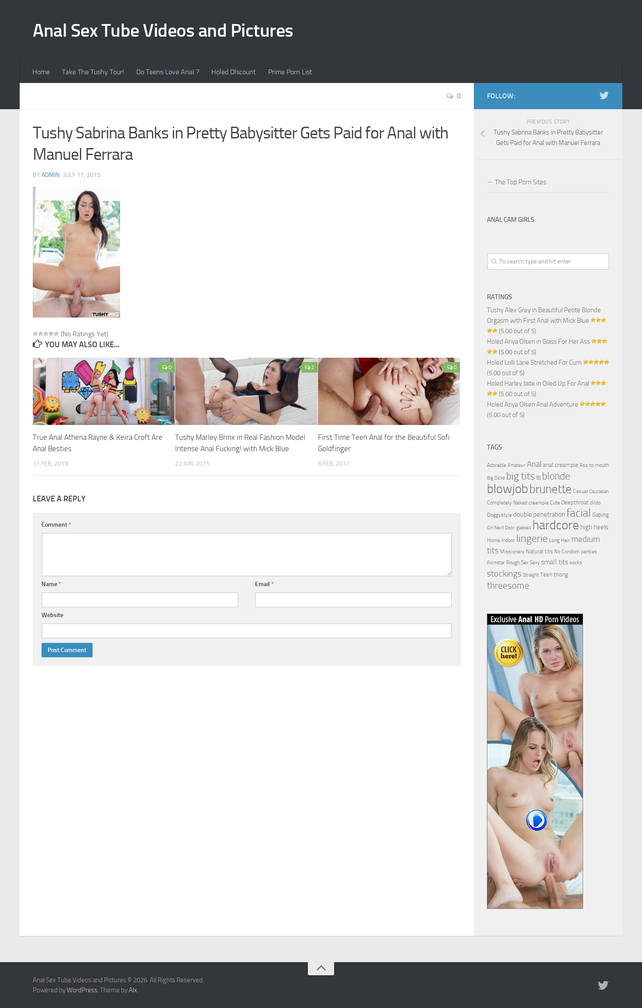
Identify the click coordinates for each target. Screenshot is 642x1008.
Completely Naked (507, 503)
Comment (56, 524)
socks (576, 562)
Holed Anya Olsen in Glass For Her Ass (538, 341)
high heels (594, 527)
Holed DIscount (233, 72)
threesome (508, 585)
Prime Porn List (290, 72)
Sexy (535, 562)
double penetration (539, 514)
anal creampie (560, 465)
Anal (534, 464)
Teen (546, 574)
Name (51, 584)
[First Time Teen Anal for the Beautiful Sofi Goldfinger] (389, 391)
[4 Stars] (51, 333)
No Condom (567, 552)
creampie (538, 503)
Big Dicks (496, 478)
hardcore (555, 525)
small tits (554, 562)
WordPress (82, 990)
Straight (531, 575)
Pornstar (496, 563)
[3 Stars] (45, 333)
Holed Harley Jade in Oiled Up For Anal (538, 383)
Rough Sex (517, 562)
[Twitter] (604, 95)
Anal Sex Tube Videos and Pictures (163, 30)
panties (589, 552)
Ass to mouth (594, 465)
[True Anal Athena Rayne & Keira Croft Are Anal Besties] (104, 391)
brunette (550, 489)
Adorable (496, 465)
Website (52, 615)
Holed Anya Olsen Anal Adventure (532, 404)
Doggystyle (499, 515)
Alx (133, 990)
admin (50, 175)
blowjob (507, 488)
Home (41, 72)
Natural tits (539, 551)
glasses (523, 528)
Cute (555, 503)
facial (578, 513)
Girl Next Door (501, 528)
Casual (580, 491)
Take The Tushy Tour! (93, 72)
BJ (538, 478)
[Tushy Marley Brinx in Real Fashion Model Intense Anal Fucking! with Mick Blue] (246, 391)
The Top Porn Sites (520, 182)
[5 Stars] (56, 333)
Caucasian (599, 491)
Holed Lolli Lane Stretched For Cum (534, 362)
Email (264, 584)
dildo (595, 503)
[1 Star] (35, 333)
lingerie (532, 538)
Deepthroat (575, 502)
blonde (556, 476)
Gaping (600, 514)
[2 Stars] (40, 333)
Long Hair (559, 540)
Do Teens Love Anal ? (167, 72)
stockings (504, 573)
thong (561, 574)
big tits (520, 476)
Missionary (512, 552)
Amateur (516, 465)
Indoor (508, 540)
